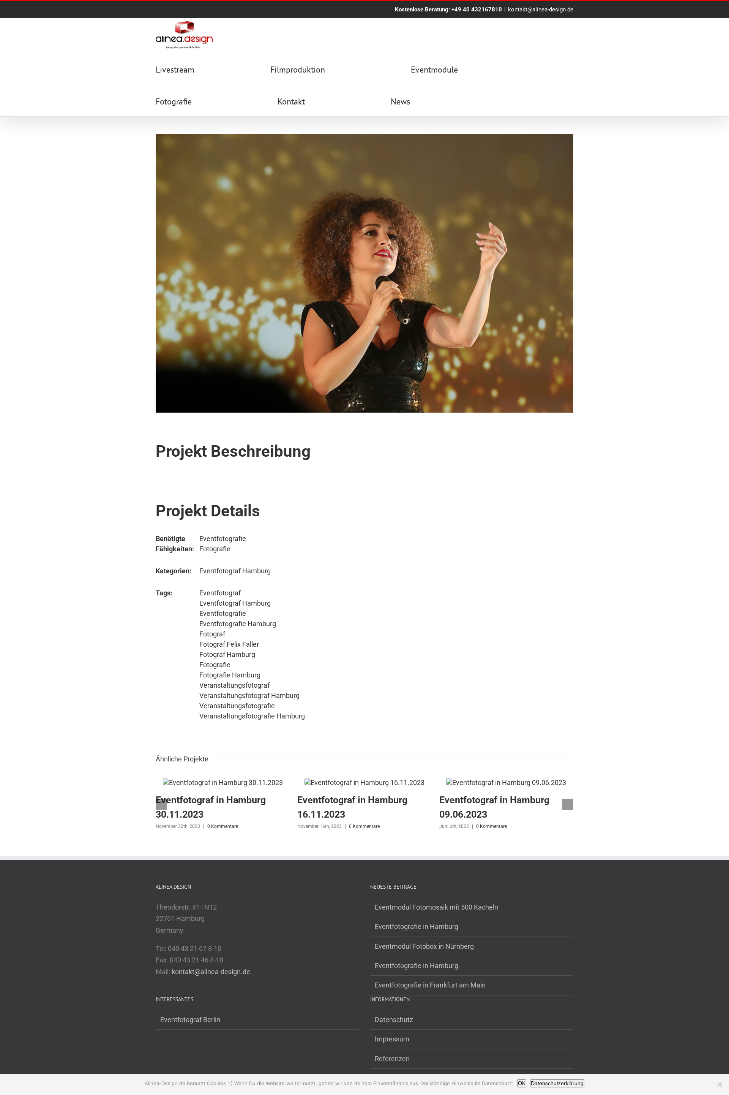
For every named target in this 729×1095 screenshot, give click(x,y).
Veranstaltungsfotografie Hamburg (252, 716)
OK (521, 1083)
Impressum (392, 1039)
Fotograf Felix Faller (229, 644)
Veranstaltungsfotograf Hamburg (249, 695)
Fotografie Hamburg (229, 675)
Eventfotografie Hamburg (237, 624)
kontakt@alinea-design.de (540, 9)
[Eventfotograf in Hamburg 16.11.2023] (364, 782)
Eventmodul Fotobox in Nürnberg (424, 946)
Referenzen (392, 1059)
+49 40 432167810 (476, 9)
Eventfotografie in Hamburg (416, 926)
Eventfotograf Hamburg (235, 571)
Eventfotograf (220, 593)
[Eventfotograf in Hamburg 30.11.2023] (223, 782)
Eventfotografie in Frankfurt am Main (430, 985)
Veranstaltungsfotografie (237, 706)
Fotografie (214, 549)
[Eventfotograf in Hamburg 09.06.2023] (506, 782)
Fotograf (212, 634)
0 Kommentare (222, 826)
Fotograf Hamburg (227, 654)
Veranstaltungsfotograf (234, 685)
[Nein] (719, 1084)
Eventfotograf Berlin (190, 1020)
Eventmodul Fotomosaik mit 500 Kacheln (436, 907)
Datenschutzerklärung (557, 1083)
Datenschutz (394, 1020)
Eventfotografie (222, 539)
